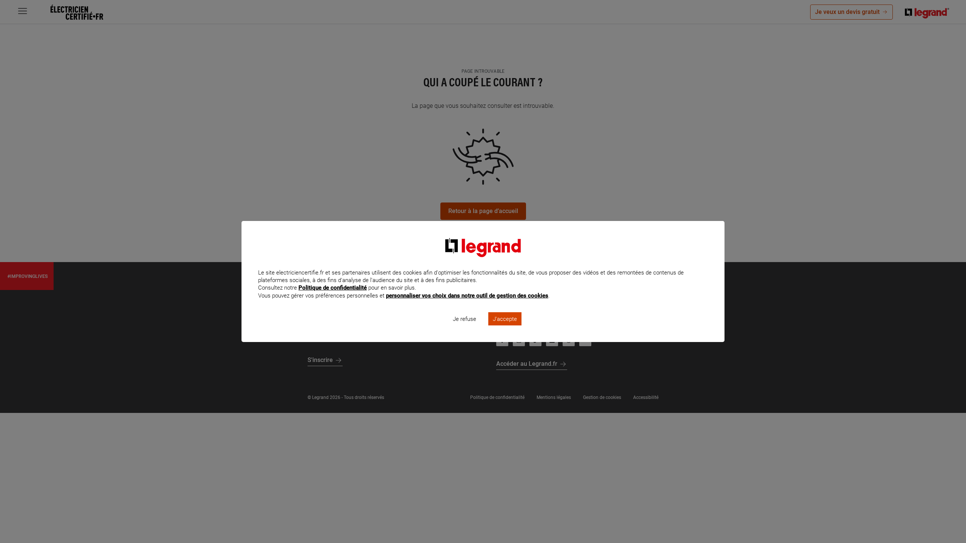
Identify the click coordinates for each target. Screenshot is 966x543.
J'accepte (505, 319)
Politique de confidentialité (332, 287)
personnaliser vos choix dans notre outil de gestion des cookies (467, 295)
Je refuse (464, 319)
